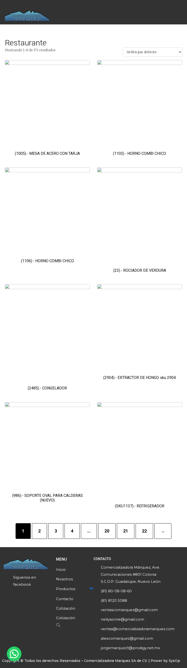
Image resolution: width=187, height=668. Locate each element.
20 (106, 530)
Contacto (64, 598)
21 (125, 530)
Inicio (61, 569)
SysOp (174, 660)
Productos (65, 588)
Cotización (65, 608)
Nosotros (64, 579)
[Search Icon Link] (58, 626)
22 (144, 530)
